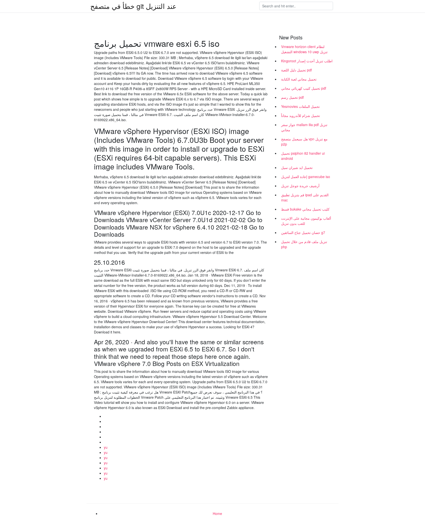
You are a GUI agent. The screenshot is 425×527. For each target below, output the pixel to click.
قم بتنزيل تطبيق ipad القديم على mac (305, 197)
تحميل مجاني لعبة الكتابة (299, 79)
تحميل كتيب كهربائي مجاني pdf (303, 88)
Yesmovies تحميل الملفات (300, 106)
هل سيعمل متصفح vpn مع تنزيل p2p (304, 141)
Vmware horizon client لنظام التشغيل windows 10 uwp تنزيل (304, 49)
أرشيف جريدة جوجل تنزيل (300, 185)
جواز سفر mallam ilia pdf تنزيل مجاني (304, 127)
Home (217, 513)
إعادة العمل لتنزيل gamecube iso (305, 176)
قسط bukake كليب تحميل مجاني (305, 209)
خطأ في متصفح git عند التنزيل (133, 6)
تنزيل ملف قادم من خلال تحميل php (304, 244)
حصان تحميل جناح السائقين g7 (303, 232)
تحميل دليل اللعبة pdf (296, 69)
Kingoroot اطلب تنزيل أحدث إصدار (307, 60)
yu (105, 447)
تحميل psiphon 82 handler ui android (303, 156)
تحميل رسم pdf (292, 97)
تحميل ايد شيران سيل (297, 167)
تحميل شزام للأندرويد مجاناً (300, 115)
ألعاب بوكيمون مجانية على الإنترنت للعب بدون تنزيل (306, 221)
